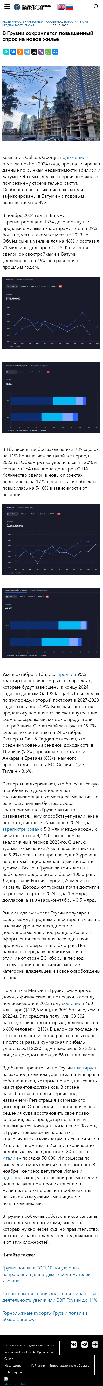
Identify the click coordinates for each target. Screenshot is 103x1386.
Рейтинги (38, 1365)
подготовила (74, 157)
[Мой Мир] (55, 52)
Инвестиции (35, 21)
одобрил (12, 1177)
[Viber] (41, 52)
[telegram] (85, 1344)
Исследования (16, 1365)
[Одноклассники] (21, 52)
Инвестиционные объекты (69, 1365)
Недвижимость (13, 21)
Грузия (83, 21)
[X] (35, 52)
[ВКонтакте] (13, 52)
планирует (85, 1068)
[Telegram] (27, 52)
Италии (10, 1158)
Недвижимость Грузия (18, 25)
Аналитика (54, 21)
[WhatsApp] (49, 52)
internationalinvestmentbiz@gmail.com (28, 1352)
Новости (70, 21)
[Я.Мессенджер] (7, 52)
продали (67, 674)
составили (73, 1003)
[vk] (74, 1344)
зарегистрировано (22, 829)
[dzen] (95, 1344)
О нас (9, 1359)
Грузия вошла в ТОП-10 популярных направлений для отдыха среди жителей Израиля (46, 1274)
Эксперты (14, 1372)
